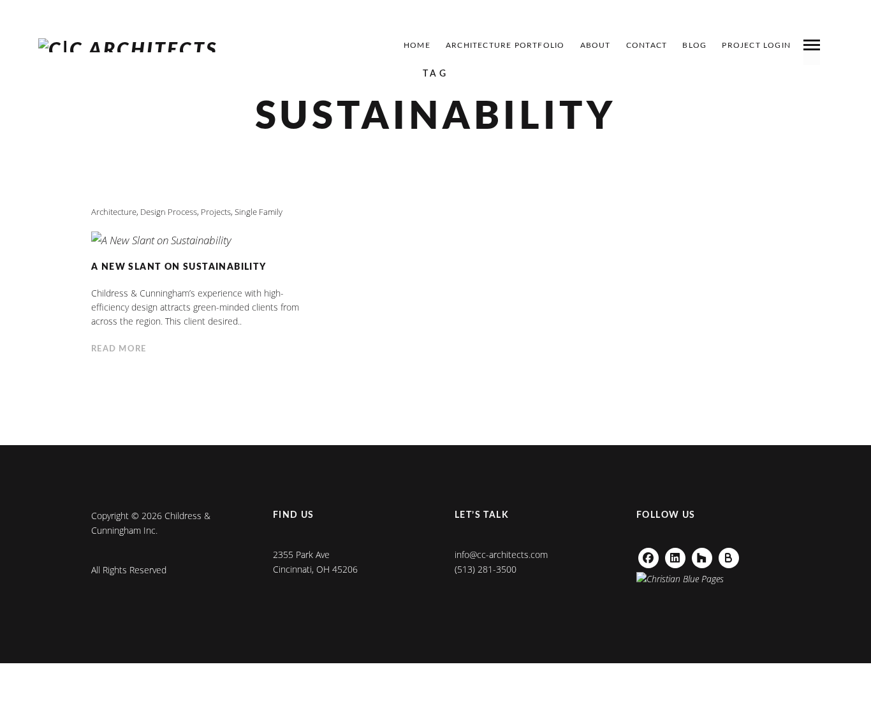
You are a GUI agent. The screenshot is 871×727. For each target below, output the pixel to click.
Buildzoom (734, 554)
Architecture (113, 211)
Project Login (756, 45)
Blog (694, 45)
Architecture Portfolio (505, 45)
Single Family (258, 211)
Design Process (168, 211)
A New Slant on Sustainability (179, 267)
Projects (216, 211)
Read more (119, 349)
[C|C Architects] (128, 45)
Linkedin (675, 554)
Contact (646, 45)
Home (417, 45)
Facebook (648, 554)
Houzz (702, 554)
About (595, 45)
